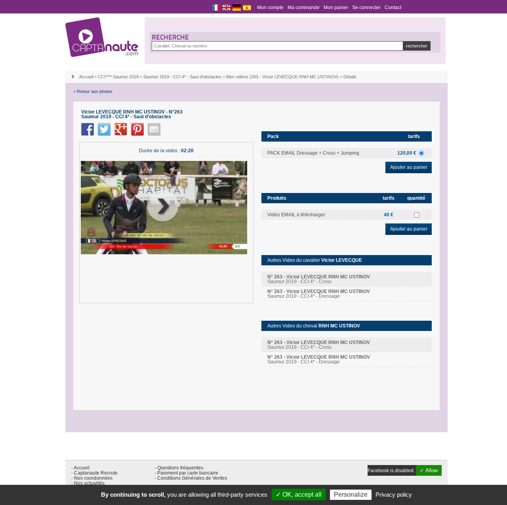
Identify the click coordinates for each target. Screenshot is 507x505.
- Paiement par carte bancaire (186, 473)
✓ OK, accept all (299, 494)
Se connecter (366, 7)
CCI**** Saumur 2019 (118, 76)
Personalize (351, 494)
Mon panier (336, 7)
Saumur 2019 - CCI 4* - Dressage (318, 294)
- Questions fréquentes (178, 468)
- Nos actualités (88, 483)
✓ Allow (429, 470)
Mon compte (270, 7)
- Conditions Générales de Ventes (190, 478)
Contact (393, 7)
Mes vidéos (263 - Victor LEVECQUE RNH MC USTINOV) (282, 76)
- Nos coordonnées (91, 478)
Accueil (86, 76)
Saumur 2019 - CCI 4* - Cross (318, 279)
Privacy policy (393, 494)
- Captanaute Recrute (94, 473)
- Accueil (80, 468)
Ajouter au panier (408, 167)
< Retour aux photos (92, 91)
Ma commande (304, 7)
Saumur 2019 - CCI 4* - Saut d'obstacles (182, 76)
